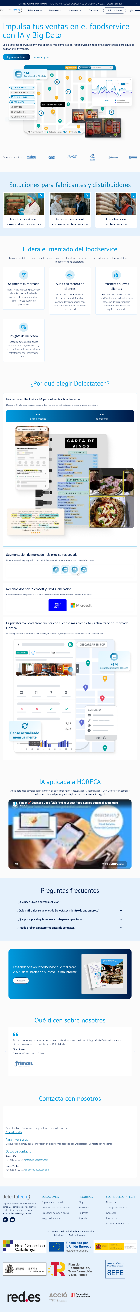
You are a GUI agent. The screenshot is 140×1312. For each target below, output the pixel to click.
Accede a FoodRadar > (117, 1223)
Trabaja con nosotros (117, 1207)
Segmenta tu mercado (53, 1202)
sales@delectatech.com (37, 1169)
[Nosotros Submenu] (80, 10)
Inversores (111, 1218)
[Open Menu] (137, 10)
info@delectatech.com (36, 1159)
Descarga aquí (114, 3)
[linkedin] (5, 1219)
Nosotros (73, 10)
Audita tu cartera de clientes (56, 1207)
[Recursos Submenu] (61, 10)
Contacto (93, 10)
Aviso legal (59, 1235)
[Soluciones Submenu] (41, 10)
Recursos (54, 10)
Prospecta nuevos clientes (55, 1212)
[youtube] (12, 1219)
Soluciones (33, 10)
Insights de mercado (52, 1218)
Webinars (84, 1207)
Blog (81, 1202)
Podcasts (83, 1212)
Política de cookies (77, 1235)
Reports (83, 1218)
